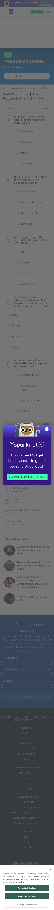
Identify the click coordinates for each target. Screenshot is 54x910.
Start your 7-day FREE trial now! (27, 477)
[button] (47, 429)
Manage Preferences (27, 905)
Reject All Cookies (27, 896)
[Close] (50, 869)
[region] (27, 887)
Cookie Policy (17, 882)
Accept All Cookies (27, 888)
